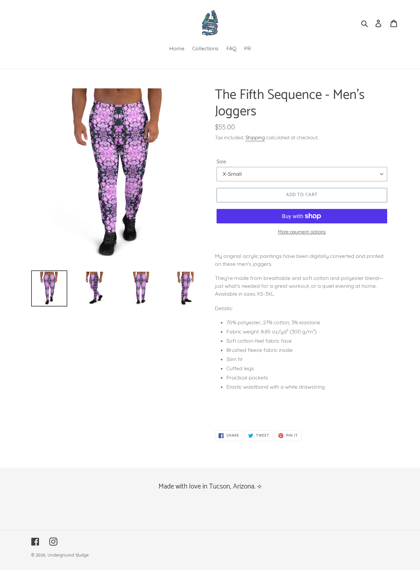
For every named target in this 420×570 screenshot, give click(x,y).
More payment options (302, 232)
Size (221, 161)
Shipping (255, 137)
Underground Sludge (68, 555)
